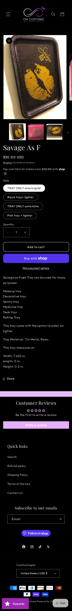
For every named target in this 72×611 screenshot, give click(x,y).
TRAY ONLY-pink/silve (23, 206)
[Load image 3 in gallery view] (54, 132)
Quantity (8, 224)
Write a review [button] (36, 425)
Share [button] (11, 378)
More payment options (36, 268)
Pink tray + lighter (20, 215)
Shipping (7, 162)
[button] (8, 14)
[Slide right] (68, 133)
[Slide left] (4, 133)
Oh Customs (29, 601)
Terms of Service (18, 484)
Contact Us (15, 493)
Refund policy (16, 466)
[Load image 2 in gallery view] (36, 132)
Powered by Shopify (48, 601)
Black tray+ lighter (20, 197)
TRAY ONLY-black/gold (24, 188)
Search (12, 457)
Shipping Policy (17, 475)
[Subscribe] (60, 519)
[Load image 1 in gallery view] (17, 132)
